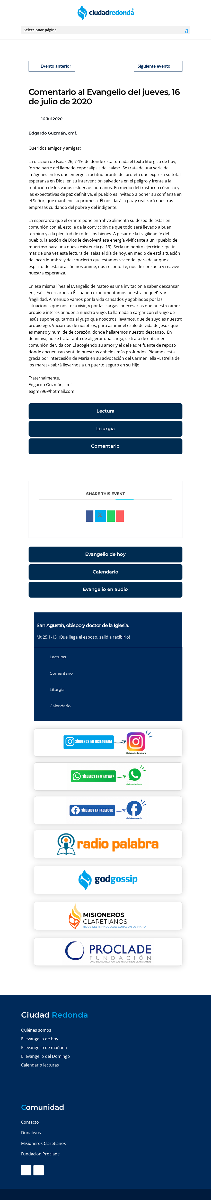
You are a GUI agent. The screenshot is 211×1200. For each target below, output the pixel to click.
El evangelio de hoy (39, 1039)
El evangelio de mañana (44, 1047)
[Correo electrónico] (120, 516)
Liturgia (105, 429)
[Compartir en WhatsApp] (111, 516)
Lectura (105, 411)
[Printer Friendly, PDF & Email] (166, 468)
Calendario (105, 572)
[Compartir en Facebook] (89, 516)
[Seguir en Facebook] (26, 1170)
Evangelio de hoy (105, 554)
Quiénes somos (36, 1030)
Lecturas (58, 656)
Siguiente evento (154, 66)
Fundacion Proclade (40, 1154)
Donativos (31, 1132)
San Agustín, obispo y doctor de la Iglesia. (83, 625)
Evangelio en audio (105, 589)
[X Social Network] (100, 516)
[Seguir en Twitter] (38, 1170)
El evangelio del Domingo (45, 1056)
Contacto (30, 1122)
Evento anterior (56, 66)
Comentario (105, 446)
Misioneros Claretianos (43, 1143)
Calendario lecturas (40, 1065)
